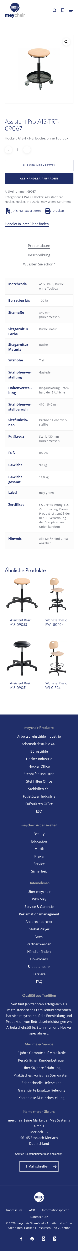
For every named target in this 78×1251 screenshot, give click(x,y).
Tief (41, 360)
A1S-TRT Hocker (32, 197)
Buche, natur (48, 329)
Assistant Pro (54, 197)
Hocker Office (39, 766)
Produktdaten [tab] (39, 245)
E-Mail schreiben (37, 1166)
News (39, 936)
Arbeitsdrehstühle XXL (39, 744)
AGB (32, 1210)
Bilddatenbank (39, 966)
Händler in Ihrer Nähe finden (27, 223)
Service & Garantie (39, 906)
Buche (43, 345)
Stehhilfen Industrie (39, 774)
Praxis (39, 856)
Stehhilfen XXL (39, 789)
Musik (39, 848)
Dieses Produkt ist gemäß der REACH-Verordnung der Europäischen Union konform (54, 518)
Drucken (58, 211)
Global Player (39, 929)
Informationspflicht (55, 1210)
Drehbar (45, 420)
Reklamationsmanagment (39, 914)
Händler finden (39, 951)
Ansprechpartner (39, 921)
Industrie (33, 202)
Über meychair (39, 891)
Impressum (14, 1210)
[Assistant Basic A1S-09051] (22, 658)
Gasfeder (45, 372)
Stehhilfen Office (39, 781)
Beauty (39, 834)
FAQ (39, 981)
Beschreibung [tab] (39, 255)
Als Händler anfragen (39, 178)
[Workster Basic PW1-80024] (57, 595)
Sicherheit (39, 871)
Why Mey (39, 899)
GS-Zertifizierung (51, 505)
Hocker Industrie (39, 759)
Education (39, 841)
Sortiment (64, 202)
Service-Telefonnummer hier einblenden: (39, 1153)
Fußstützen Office (39, 804)
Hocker (9, 202)
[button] (71, 10)
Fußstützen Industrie (39, 796)
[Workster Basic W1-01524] (57, 658)
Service (39, 863)
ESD (39, 811)
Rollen (43, 453)
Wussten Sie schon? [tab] (39, 264)
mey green (48, 202)
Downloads (39, 959)
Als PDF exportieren (27, 211)
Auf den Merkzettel (39, 165)
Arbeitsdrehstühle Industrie (39, 736)
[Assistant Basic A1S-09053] (22, 595)
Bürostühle (39, 751)
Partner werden (39, 944)
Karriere (39, 974)
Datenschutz (39, 1217)
